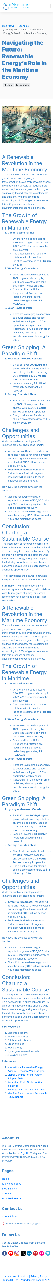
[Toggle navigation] (47, 6)
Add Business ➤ (11, 1198)
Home (5, 1178)
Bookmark (23, 85)
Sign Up (25, 1153)
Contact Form (9, 1216)
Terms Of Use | (11, 1280)
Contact (6, 1193)
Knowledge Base (11, 1183)
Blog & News (9, 1188)
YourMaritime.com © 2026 (35, 1280)
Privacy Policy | (39, 1276)
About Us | (24, 1276)
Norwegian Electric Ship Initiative (25, 1089)
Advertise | (11, 1276)
